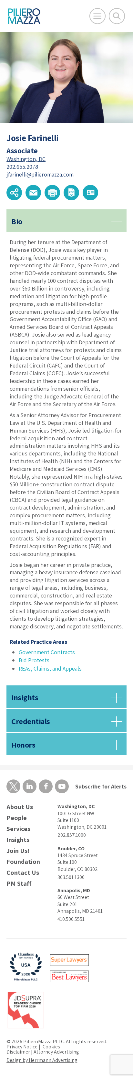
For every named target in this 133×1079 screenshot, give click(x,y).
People (16, 818)
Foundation (23, 862)
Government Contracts (47, 652)
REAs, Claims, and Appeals (50, 668)
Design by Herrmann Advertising (41, 1060)
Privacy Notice (21, 1046)
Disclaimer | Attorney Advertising (42, 1051)
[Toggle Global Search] (117, 16)
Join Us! (18, 851)
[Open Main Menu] (97, 16)
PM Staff (18, 884)
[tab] (66, 447)
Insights (17, 840)
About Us (19, 807)
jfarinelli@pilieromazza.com (40, 174)
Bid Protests (34, 660)
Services (18, 829)
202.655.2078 (22, 166)
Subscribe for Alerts (101, 786)
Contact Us (22, 873)
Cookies (51, 1046)
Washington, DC (26, 159)
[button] (14, 192)
